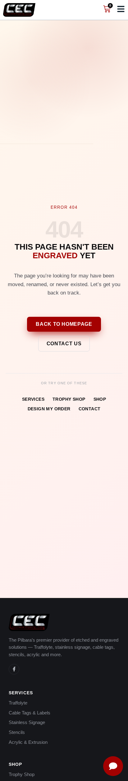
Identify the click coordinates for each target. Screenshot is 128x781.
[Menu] (121, 9)
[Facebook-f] (14, 669)
